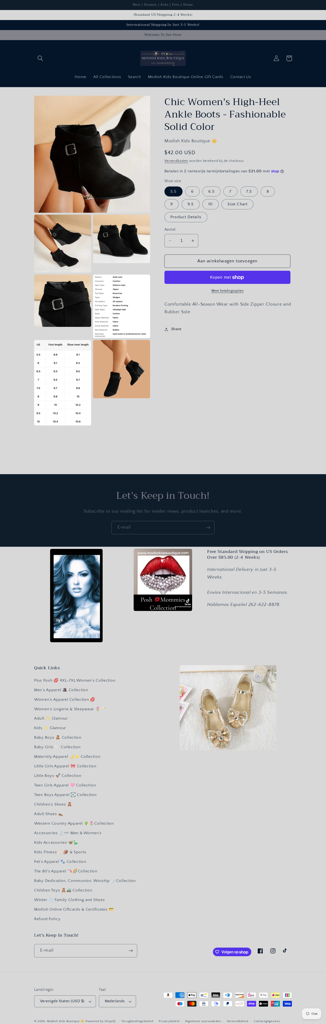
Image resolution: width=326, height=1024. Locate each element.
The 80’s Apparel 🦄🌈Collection (65, 871)
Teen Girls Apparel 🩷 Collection (65, 785)
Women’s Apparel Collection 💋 (64, 699)
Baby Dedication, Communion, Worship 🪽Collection (85, 881)
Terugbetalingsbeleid (137, 1021)
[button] (40, 58)
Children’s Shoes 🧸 (53, 804)
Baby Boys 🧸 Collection (57, 737)
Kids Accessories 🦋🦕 (56, 842)
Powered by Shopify (100, 1021)
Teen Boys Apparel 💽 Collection (65, 795)
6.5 (211, 191)
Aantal (170, 230)
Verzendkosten (176, 161)
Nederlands (115, 1001)
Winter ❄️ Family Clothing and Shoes (69, 900)
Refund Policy (47, 919)
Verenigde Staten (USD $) (62, 1001)
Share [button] (176, 329)
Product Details (185, 217)
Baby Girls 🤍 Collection (57, 747)
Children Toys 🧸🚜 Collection (63, 890)
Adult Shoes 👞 (48, 814)
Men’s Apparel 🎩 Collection (61, 690)
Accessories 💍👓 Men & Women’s (68, 833)
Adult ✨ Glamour (51, 718)
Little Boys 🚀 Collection (57, 776)
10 (210, 204)
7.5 (249, 191)
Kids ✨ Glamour (50, 728)
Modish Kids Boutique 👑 (66, 1021)
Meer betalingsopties (227, 291)
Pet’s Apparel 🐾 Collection (60, 862)
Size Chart (237, 204)
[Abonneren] (208, 527)
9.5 (191, 204)
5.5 (173, 191)
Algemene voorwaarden (203, 1021)
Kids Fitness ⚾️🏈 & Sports (60, 852)
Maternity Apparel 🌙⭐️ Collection (67, 756)
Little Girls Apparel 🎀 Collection (65, 766)
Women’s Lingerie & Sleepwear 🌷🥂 (69, 709)
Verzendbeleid (237, 1021)
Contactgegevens (267, 1021)
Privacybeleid (169, 1021)
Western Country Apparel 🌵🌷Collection (74, 823)
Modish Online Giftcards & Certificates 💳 (74, 909)
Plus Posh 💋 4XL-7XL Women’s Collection (74, 680)
